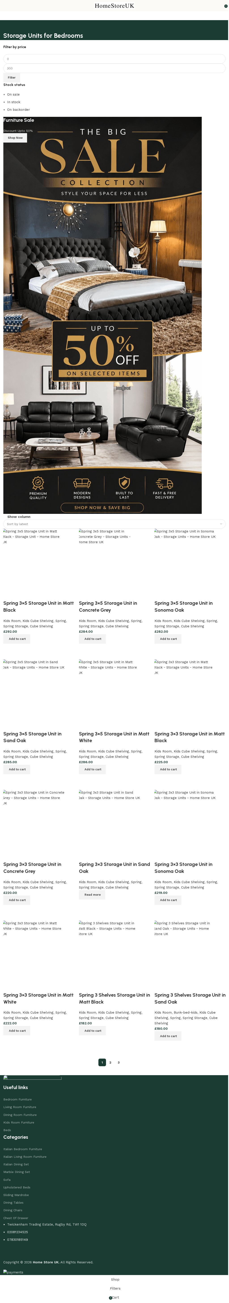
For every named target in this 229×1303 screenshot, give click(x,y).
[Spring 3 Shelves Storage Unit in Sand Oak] (181, 952)
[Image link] (32, 1075)
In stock (13, 102)
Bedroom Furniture (17, 1095)
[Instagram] (21, 1248)
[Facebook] (9, 1248)
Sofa (7, 1175)
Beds (7, 1125)
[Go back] (7, 25)
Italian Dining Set (16, 1160)
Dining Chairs (12, 1205)
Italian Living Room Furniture (25, 1152)
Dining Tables (13, 1198)
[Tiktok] (33, 1248)
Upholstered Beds (16, 1183)
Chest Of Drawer (15, 1213)
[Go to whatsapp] (10, 1289)
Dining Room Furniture (20, 1110)
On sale (13, 94)
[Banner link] (112, 315)
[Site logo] (113, 5)
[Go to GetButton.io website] (11, 1298)
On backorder (18, 110)
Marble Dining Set (16, 1167)
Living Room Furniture (19, 1102)
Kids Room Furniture (18, 1118)
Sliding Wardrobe (16, 1190)
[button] (165, 1031)
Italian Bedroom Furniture (22, 1144)
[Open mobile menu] (5, 5)
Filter (12, 77)
